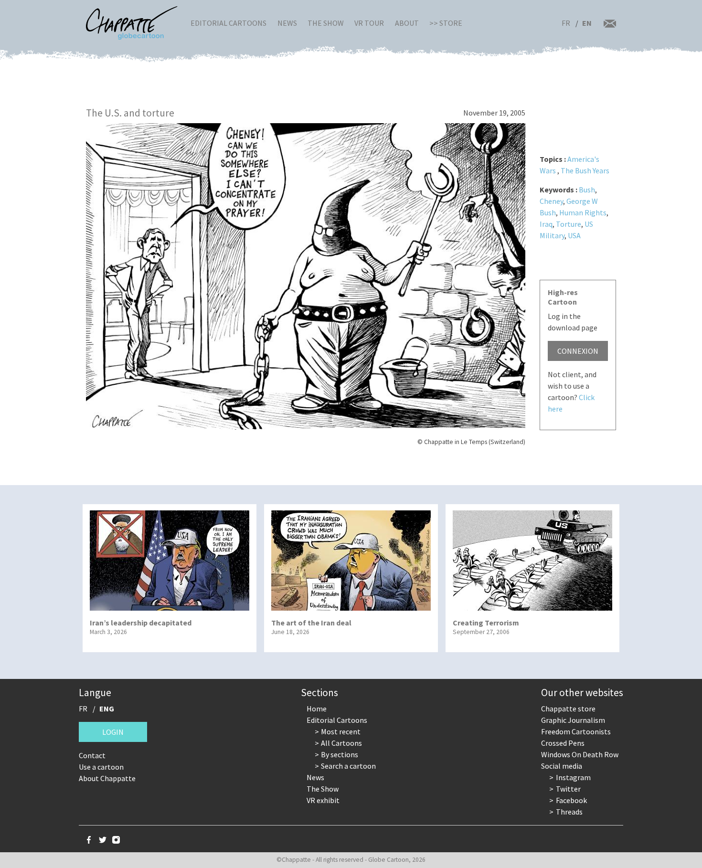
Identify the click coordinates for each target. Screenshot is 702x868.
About (407, 23)
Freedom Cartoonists (576, 731)
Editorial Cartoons (228, 23)
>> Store (445, 23)
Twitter (568, 789)
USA (574, 235)
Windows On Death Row (579, 754)
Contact (92, 755)
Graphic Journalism (573, 720)
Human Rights (582, 212)
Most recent (341, 731)
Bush (587, 189)
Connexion (577, 351)
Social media (561, 766)
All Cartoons (341, 743)
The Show (326, 23)
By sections (339, 754)
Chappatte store (568, 708)
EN (587, 23)
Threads (569, 811)
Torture (568, 224)
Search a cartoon (348, 766)
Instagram (573, 777)
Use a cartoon (101, 767)
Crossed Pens (563, 743)
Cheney (551, 201)
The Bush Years (585, 170)
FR (566, 23)
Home (317, 708)
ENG (106, 708)
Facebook (571, 800)
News (287, 23)
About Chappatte (107, 778)
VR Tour (369, 23)
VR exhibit (323, 800)
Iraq (546, 224)
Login (113, 732)
